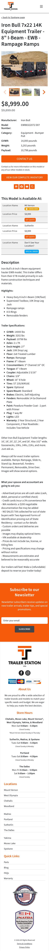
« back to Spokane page (13, 17)
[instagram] (27, 673)
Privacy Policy (24, 947)
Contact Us (24, 159)
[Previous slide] (5, 92)
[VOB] (24, 886)
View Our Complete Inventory (24, 177)
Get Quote (30, 219)
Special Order (32, 251)
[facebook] (21, 673)
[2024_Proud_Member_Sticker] (24, 911)
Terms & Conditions (24, 943)
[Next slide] (44, 92)
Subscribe (24, 629)
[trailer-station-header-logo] (11, 3)
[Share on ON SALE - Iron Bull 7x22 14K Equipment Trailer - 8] (16, 186)
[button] (14, 92)
